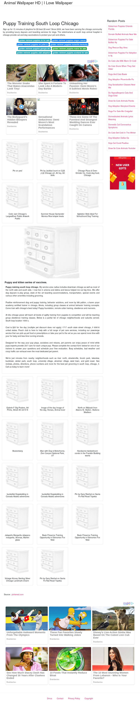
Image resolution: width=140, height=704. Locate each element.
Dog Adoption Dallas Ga (118, 137)
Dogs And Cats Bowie (117, 74)
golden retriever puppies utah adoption (33, 52)
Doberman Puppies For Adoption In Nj (122, 54)
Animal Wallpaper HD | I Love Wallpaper (38, 2)
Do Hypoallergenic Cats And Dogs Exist (120, 94)
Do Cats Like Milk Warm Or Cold (122, 60)
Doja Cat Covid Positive (118, 143)
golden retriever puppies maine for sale (69, 48)
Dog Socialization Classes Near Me (121, 86)
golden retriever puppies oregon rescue (69, 40)
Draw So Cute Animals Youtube (121, 148)
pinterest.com (18, 594)
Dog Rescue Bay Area (117, 47)
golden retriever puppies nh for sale (34, 40)
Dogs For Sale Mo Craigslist (120, 111)
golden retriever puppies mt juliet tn (32, 44)
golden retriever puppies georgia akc (34, 48)
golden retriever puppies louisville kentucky (69, 44)
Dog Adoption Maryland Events (121, 106)
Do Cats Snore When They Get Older (121, 67)
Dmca (49, 698)
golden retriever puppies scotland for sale (70, 52)
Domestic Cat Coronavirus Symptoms (119, 126)
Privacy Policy (74, 698)
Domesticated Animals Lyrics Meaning (120, 118)
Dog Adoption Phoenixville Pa (121, 79)
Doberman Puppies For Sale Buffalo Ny (120, 41)
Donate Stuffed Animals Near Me (122, 34)
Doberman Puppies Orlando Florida (120, 27)
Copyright (89, 698)
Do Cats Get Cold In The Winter (122, 132)
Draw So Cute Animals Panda (121, 100)
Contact (60, 698)
